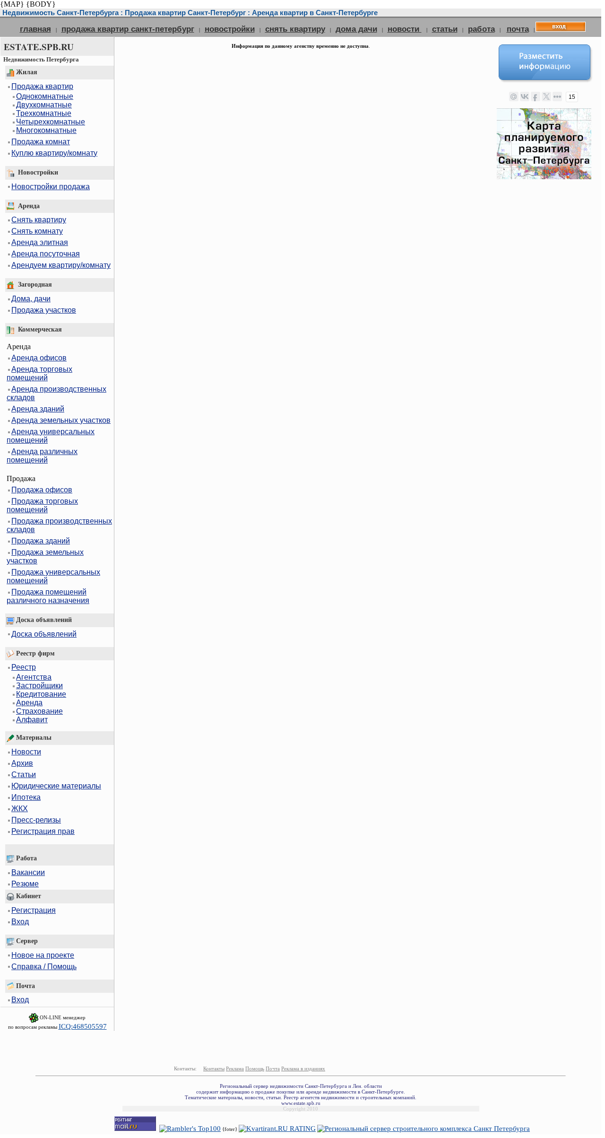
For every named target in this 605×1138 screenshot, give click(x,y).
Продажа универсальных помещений (53, 576)
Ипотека (26, 797)
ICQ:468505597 (83, 1026)
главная (35, 29)
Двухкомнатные (44, 105)
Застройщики (39, 686)
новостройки (230, 29)
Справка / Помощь (44, 967)
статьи (445, 29)
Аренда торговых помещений (39, 373)
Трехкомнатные (43, 113)
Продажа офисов (41, 490)
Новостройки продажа (50, 187)
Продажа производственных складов (59, 525)
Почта (273, 1068)
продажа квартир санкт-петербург (127, 29)
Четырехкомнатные (50, 122)
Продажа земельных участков (45, 556)
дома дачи (356, 29)
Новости (26, 752)
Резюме (25, 884)
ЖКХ (19, 809)
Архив (22, 763)
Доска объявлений (44, 634)
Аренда (29, 703)
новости (405, 29)
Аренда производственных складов (56, 393)
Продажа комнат (40, 142)
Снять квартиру (38, 220)
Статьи (23, 774)
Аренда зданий (37, 409)
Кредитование (41, 694)
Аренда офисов (39, 358)
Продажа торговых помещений (42, 505)
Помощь (254, 1068)
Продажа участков (43, 310)
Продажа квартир (42, 86)
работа (481, 29)
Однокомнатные (44, 96)
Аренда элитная (39, 242)
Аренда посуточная (45, 254)
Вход (20, 922)
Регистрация (33, 910)
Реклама (235, 1068)
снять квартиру (295, 29)
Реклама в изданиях (303, 1068)
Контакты (214, 1068)
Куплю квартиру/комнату (54, 153)
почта (518, 29)
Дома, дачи (31, 299)
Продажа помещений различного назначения (48, 596)
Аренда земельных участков (61, 420)
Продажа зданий (40, 541)
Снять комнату (37, 231)
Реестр (23, 667)
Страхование (39, 711)
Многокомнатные (46, 130)
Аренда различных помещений (42, 455)
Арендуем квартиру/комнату (61, 265)
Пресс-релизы (36, 820)
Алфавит (32, 720)
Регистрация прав (43, 831)
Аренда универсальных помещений (51, 436)
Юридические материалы (56, 786)
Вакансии (28, 872)
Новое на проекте (42, 955)
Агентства (34, 677)
